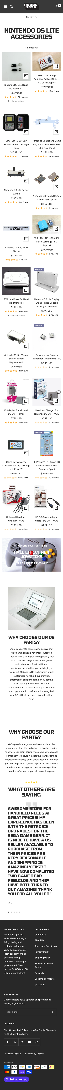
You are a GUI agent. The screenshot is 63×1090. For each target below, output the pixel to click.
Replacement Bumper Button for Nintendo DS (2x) (47, 357)
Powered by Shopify (34, 1054)
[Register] (51, 1012)
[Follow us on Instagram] (22, 1042)
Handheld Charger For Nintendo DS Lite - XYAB (46, 412)
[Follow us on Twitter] (14, 1042)
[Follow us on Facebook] (7, 1042)
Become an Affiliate (45, 979)
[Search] (11, 6)
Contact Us (40, 934)
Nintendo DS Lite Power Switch (16, 192)
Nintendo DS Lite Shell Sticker (16, 249)
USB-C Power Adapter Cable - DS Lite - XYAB (46, 519)
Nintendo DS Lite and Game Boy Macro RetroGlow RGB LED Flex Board (47, 144)
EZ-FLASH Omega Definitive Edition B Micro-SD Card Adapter (47, 79)
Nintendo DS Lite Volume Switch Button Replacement (16, 359)
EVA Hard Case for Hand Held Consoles (16, 301)
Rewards (39, 973)
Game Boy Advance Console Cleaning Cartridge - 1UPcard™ (16, 466)
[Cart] (57, 6)
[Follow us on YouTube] (29, 1042)
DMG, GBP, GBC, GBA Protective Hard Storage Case (16, 144)
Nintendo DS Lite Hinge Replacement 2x (16, 87)
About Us (39, 940)
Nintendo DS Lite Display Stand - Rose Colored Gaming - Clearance (46, 303)
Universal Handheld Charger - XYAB (16, 519)
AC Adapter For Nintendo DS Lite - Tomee (16, 412)
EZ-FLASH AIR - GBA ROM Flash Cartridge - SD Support (47, 242)
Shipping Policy (43, 957)
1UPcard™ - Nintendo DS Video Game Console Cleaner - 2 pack (47, 466)
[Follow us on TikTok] (36, 1042)
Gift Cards (40, 984)
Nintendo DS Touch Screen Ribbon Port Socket (47, 198)
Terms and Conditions (46, 946)
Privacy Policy (42, 952)
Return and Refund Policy (44, 965)
